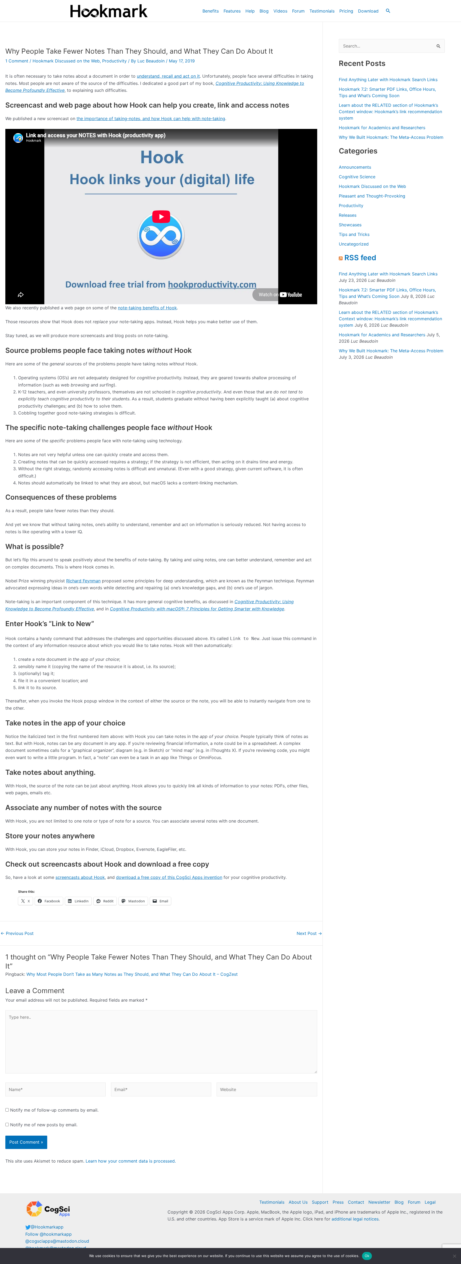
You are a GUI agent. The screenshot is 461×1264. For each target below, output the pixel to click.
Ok (367, 1256)
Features (232, 11)
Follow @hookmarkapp (48, 1234)
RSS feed (360, 257)
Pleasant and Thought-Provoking (372, 196)
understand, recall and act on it (168, 76)
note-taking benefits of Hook (147, 307)
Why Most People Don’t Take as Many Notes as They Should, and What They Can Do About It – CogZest (132, 974)
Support (320, 1202)
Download (368, 11)
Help (250, 11)
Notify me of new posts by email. (43, 1124)
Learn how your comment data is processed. (131, 1161)
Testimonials (322, 11)
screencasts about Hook (80, 877)
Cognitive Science (357, 176)
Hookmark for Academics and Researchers (382, 127)
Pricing (346, 11)
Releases (347, 215)
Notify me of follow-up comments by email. (54, 1110)
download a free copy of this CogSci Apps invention (169, 877)
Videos (280, 11)
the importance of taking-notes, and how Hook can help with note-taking (151, 118)
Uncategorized (354, 244)
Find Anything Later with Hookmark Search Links (388, 79)
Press (338, 1202)
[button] (388, 10)
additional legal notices (355, 1219)
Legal (430, 1202)
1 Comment (16, 61)
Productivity (114, 61)
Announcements (355, 167)
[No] (454, 1256)
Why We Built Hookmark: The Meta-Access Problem (391, 137)
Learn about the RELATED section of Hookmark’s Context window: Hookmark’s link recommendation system (390, 111)
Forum (298, 11)
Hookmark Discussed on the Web (66, 61)
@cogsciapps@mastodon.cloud (57, 1241)
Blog (264, 11)
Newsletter (379, 1202)
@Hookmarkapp (47, 1227)
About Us (298, 1202)
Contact (356, 1202)
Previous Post (17, 933)
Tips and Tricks (354, 234)
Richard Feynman (83, 580)
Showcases (350, 224)
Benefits (210, 11)
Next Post (309, 933)
